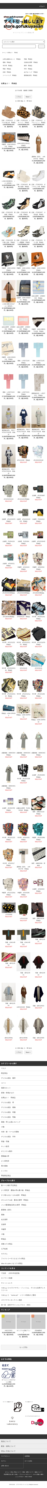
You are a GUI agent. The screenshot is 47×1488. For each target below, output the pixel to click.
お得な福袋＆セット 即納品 (12, 59)
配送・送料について (28, 1472)
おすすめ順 (18, 90)
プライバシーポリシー (25, 1474)
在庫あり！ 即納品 (12, 52)
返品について (38, 1472)
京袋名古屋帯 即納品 (31, 62)
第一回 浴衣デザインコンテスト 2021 (15, 1305)
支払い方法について (15, 1472)
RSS (26, 1476)
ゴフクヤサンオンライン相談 (11, 1300)
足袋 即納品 (7, 72)
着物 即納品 (7, 62)
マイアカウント (5, 1456)
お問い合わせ (5, 1465)
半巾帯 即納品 (7, 65)
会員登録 (27, 1456)
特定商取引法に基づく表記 (11, 1474)
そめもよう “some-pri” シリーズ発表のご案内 (18, 1295)
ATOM (30, 1476)
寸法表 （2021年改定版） (11, 1273)
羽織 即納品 (28, 59)
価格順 (25, 90)
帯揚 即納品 (7, 69)
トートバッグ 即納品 (9, 75)
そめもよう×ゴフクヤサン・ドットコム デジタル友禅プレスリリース (23, 1289)
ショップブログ (19, 1476)
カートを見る (28, 1461)
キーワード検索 (6, 1278)
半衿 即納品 (28, 69)
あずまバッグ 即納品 (31, 72)
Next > (28, 97)
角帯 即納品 (28, 65)
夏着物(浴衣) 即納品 (30, 75)
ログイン (3, 1461)
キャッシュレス (6, 1283)
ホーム (4, 52)
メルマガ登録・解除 (38, 1474)
